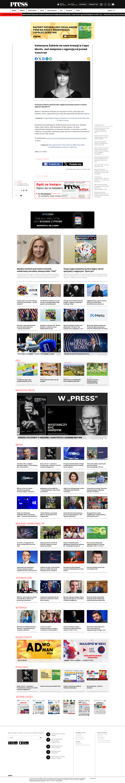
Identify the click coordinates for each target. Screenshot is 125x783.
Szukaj (110, 10)
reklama (46, 176)
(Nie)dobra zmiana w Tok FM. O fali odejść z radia (36, 354)
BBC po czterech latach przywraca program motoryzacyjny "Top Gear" (26, 490)
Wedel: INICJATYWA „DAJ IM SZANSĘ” (49, 380)
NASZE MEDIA (32, 10)
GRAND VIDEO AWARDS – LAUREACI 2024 (78, 660)
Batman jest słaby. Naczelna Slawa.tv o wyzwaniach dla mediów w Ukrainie (26, 628)
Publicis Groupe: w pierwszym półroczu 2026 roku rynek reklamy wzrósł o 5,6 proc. (50, 569)
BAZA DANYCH (52, 10)
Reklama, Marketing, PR (30, 523)
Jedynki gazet (24, 696)
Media (19, 444)
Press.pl (99, 736)
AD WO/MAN (22, 660)
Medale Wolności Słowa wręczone (76, 354)
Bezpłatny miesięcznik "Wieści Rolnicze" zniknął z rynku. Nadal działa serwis (50, 327)
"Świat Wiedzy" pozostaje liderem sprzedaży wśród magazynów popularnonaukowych (48, 515)
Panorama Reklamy (103, 740)
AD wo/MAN (101, 737)
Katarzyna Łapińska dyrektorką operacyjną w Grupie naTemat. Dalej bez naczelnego (101, 195)
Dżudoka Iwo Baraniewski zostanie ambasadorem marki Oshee (74, 569)
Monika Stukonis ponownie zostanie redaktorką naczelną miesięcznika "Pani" (101, 130)
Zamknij (93, 778)
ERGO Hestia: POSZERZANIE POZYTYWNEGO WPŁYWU (72, 380)
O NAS (78, 10)
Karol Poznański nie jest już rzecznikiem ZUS (101, 165)
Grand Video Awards (104, 742)
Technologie (24, 578)
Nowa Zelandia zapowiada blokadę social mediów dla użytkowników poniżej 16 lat (96, 598)
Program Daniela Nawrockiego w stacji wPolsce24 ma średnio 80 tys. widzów (74, 465)
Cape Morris (46, 159)
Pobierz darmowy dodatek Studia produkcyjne (72, 687)
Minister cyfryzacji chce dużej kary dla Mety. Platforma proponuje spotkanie (27, 598)
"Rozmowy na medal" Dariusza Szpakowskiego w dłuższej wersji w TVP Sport (97, 490)
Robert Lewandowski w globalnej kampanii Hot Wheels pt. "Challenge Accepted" (74, 544)
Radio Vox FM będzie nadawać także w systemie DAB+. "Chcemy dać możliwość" (27, 514)
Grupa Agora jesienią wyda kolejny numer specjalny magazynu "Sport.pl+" (84, 270)
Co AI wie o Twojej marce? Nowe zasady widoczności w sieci (26, 544)
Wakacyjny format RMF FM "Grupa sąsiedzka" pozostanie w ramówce (50, 490)
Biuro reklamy (80, 737)
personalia (39, 159)
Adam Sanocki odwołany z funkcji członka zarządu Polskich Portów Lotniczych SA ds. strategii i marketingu (101, 151)
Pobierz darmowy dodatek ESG (50, 686)
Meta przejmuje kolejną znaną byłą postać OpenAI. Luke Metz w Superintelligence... (74, 598)
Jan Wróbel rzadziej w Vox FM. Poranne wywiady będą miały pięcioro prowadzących (50, 302)
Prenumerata (80, 739)
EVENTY (22, 10)
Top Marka (100, 739)
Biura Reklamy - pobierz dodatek (95, 687)
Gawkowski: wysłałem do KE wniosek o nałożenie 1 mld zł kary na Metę (49, 598)
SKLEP (42, 10)
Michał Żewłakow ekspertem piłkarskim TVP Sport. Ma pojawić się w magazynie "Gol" (73, 327)
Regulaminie (59, 780)
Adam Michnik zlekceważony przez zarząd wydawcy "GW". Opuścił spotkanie (73, 514)
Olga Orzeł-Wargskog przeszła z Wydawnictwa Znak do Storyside (101, 143)
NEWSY (14, 10)
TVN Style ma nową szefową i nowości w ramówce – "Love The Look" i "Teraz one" (101, 179)
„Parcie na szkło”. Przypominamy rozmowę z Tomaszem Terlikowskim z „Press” (49, 629)
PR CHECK (69, 10)
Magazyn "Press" (102, 734)
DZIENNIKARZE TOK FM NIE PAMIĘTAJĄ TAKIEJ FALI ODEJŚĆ (45, 437)
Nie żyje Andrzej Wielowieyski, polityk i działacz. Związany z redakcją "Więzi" (73, 302)
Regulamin (79, 743)
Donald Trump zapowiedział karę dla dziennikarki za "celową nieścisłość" (26, 327)
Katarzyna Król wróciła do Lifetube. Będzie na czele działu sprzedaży (101, 137)
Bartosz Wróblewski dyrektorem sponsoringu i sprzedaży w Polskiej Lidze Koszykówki (101, 172)
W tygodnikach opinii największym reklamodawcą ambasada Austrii (96, 514)
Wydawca (79, 736)
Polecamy (22, 667)
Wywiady (21, 607)
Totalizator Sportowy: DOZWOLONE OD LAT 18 (24, 380)
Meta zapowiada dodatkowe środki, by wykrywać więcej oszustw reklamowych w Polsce (97, 327)
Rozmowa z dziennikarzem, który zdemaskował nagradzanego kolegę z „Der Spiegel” (96, 629)
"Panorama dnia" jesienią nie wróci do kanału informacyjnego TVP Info (96, 465)
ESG (61, 10)
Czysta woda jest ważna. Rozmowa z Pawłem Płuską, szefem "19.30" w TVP (72, 628)
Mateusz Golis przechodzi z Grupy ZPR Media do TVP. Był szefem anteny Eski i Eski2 (101, 159)
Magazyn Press (25, 390)
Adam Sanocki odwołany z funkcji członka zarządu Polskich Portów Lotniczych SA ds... (27, 570)
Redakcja (79, 734)
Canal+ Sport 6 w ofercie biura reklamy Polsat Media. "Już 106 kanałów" (27, 302)
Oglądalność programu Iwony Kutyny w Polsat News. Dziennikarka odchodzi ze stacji (96, 303)
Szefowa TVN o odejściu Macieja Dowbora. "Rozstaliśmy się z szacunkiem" (27, 465)
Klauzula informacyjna (83, 745)
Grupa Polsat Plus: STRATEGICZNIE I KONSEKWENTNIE (93, 381)
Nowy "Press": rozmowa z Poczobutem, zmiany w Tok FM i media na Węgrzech (50, 465)
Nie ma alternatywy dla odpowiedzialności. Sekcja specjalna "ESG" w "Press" (95, 544)
